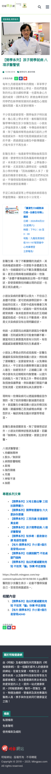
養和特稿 (31, 72)
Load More (25, 638)
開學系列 (14, 19)
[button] (47, 7)
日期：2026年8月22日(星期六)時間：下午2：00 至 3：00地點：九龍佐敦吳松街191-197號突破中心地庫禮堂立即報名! (34, 230)
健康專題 (6, 19)
